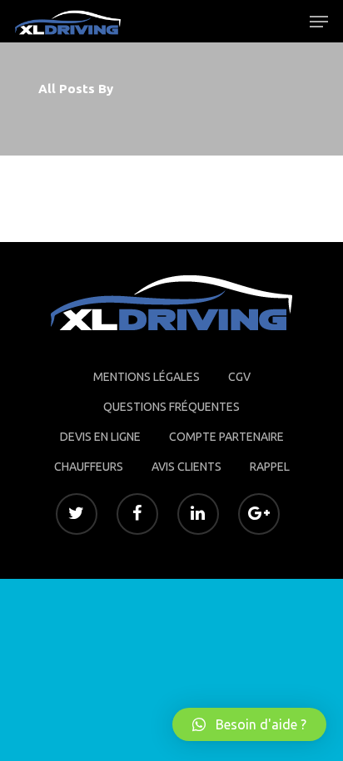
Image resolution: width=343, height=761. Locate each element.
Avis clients (186, 466)
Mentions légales (146, 376)
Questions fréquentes (171, 406)
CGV (239, 376)
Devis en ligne (100, 436)
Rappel (270, 466)
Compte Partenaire (226, 436)
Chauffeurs (88, 466)
